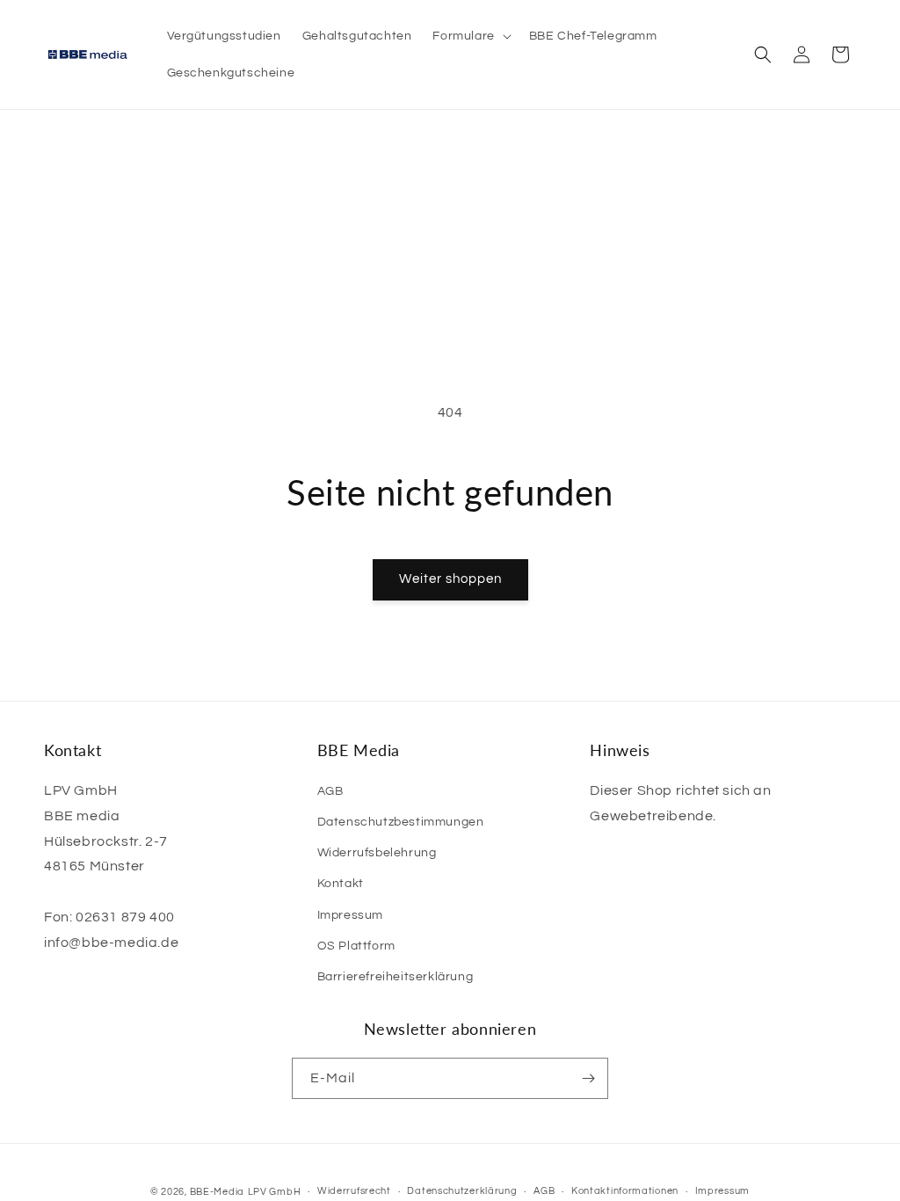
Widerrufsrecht (354, 1191)
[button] (470, 36)
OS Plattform (356, 946)
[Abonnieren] (588, 1078)
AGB (330, 791)
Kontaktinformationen (625, 1191)
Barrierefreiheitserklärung (395, 977)
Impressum (350, 915)
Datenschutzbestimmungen (400, 822)
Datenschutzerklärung (462, 1191)
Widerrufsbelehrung (377, 853)
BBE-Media (217, 1192)
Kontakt (340, 883)
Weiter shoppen (450, 579)
